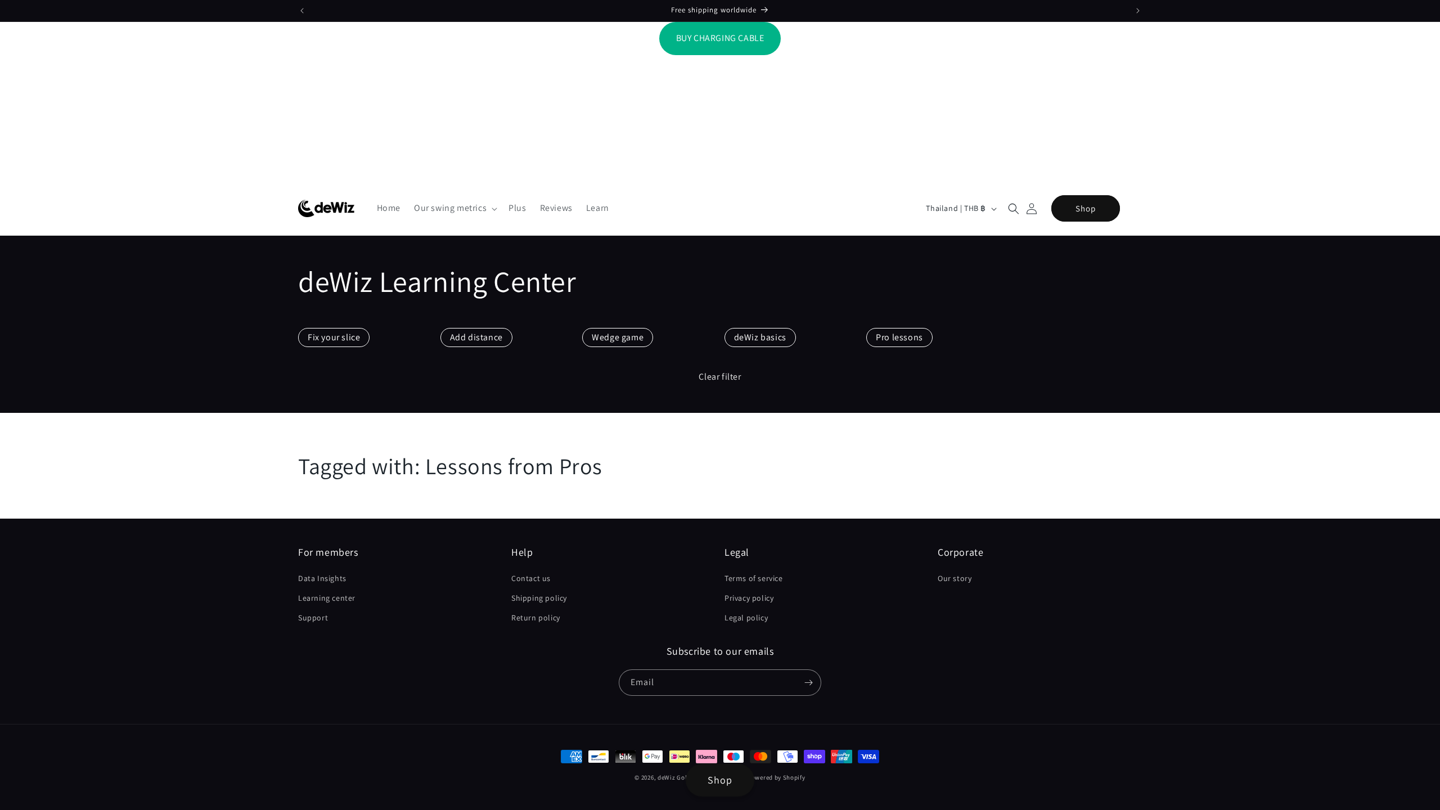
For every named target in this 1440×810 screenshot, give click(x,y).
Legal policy (746, 618)
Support (313, 618)
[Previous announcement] (302, 10)
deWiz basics (760, 337)
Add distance (476, 337)
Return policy (535, 618)
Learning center (327, 598)
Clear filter (720, 376)
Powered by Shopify (777, 777)
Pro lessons (899, 337)
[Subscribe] (808, 682)
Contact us (531, 578)
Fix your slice (334, 337)
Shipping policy (539, 598)
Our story (954, 578)
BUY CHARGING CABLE (720, 38)
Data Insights (322, 578)
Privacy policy (748, 598)
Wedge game (618, 337)
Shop (1086, 208)
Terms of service (753, 578)
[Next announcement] (1138, 10)
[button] (454, 208)
